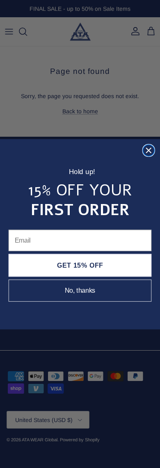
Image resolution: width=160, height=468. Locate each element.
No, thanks (80, 290)
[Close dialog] (148, 150)
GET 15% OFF (80, 265)
